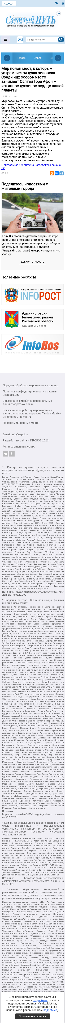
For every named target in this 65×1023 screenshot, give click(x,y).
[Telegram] (61, 173)
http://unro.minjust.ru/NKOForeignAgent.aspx (27, 814)
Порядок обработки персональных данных (31, 385)
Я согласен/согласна (32, 1016)
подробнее (40, 1000)
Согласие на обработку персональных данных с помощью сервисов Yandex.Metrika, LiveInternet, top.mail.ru (32, 413)
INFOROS (36, 440)
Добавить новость (32, 261)
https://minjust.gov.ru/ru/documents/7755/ (40, 591)
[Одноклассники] (52, 173)
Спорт (37, 58)
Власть (21, 58)
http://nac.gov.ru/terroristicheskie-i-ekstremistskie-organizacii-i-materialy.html (33, 880)
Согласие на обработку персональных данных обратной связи (27, 402)
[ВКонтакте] (57, 173)
